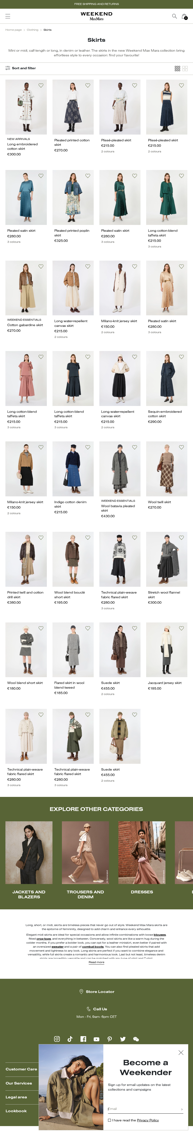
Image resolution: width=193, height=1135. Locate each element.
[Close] (181, 1053)
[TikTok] (70, 1039)
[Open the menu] (7, 16)
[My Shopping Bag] (184, 16)
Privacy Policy (148, 1120)
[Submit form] (182, 1109)
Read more (96, 962)
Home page (13, 30)
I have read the (135, 1120)
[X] (123, 1039)
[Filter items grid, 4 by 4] (177, 69)
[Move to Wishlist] (41, 85)
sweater (58, 947)
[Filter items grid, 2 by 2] (185, 69)
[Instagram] (57, 1039)
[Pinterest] (110, 1039)
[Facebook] (83, 1039)
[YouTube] (96, 1039)
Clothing (32, 30)
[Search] (174, 16)
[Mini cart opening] (190, 16)
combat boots (93, 947)
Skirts (48, 30)
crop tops (43, 939)
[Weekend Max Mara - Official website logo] (96, 16)
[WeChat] (136, 1039)
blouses (160, 935)
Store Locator (100, 992)
